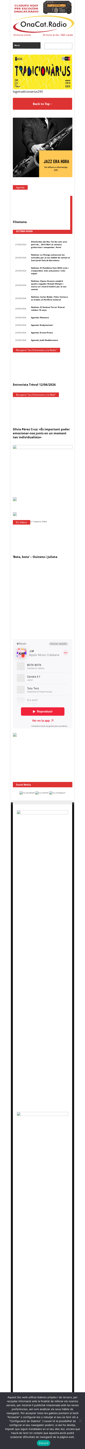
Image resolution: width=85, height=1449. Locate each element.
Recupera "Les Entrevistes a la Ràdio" (36, 350)
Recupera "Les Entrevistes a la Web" (36, 394)
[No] (80, 1421)
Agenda (20, 187)
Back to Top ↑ (42, 104)
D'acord (43, 1443)
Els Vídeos (21, 522)
